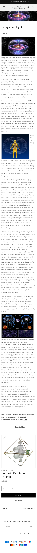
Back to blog (20, 427)
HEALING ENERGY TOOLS (14, 549)
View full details (28, 508)
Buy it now (18, 501)
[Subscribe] (31, 526)
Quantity (3, 485)
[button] (4, 7)
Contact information (27, 549)
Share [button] (5, 33)
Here (25, 419)
